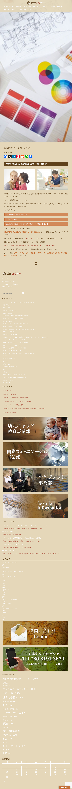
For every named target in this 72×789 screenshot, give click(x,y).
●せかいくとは (7, 390)
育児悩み (10, 735)
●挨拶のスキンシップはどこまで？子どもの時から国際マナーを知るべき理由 (24, 408)
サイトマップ (6, 383)
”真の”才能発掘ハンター (21, 679)
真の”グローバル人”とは (9, 310)
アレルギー (6, 685)
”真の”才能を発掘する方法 (10, 562)
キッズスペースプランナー (19, 689)
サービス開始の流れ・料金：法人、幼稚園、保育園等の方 (18, 329)
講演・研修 (23, 10)
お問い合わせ (6, 364)
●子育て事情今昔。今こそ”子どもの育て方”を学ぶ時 (17, 401)
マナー (4, 581)
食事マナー (6, 612)
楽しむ (7, 720)
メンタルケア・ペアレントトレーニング (14, 340)
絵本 (5, 727)
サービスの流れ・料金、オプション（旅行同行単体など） (18, 353)
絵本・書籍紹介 (7, 603)
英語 (7, 739)
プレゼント (6, 356)
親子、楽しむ (14, 745)
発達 (4, 594)
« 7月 (4, 781)
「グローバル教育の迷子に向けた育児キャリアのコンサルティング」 (21, 541)
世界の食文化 (9, 702)
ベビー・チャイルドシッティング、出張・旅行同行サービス (19, 302)
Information (6, 567)
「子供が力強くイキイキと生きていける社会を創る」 (17, 547)
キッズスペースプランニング (11, 576)
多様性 (8, 705)
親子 (5, 742)
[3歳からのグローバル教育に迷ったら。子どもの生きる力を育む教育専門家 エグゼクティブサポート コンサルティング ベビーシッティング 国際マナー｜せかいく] (36, 2)
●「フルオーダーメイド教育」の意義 (13, 405)
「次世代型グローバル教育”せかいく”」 (14, 534)
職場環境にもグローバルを (10, 334)
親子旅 (6, 750)
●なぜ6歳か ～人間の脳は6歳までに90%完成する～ (17, 397)
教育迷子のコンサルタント (10, 716)
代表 (30, 10)
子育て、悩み (14, 713)
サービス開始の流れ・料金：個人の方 (13, 326)
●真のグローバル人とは (9, 394)
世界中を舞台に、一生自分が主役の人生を (14, 374)
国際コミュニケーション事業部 (51, 6)
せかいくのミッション (9, 313)
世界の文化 (6, 585)
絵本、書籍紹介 (12, 731)
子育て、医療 (10, 709)
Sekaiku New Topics (8, 380)
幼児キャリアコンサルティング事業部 (27, 6)
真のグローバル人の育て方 (10, 599)
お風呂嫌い (6, 683)
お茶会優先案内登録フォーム (11, 366)
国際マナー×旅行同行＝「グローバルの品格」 (15, 348)
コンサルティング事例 (9, 321)
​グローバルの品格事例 (9, 358)
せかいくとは (8, 6)
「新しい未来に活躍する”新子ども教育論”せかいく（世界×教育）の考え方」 (24, 528)
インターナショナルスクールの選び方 (13, 571)
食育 (4, 617)
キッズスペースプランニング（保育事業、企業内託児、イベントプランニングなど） (26, 337)
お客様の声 (6, 372)
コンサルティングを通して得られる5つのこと (15, 323)
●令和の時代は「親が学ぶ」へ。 (12, 412)
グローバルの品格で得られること (12, 350)
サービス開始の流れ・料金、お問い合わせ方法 (15, 342)
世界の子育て (13, 697)
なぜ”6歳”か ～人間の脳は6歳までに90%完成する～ (17, 315)
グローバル (11, 693)
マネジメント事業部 (10, 10)
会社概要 (5, 361)
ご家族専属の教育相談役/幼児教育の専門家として (16, 377)
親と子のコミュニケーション (11, 608)
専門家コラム (6, 590)
